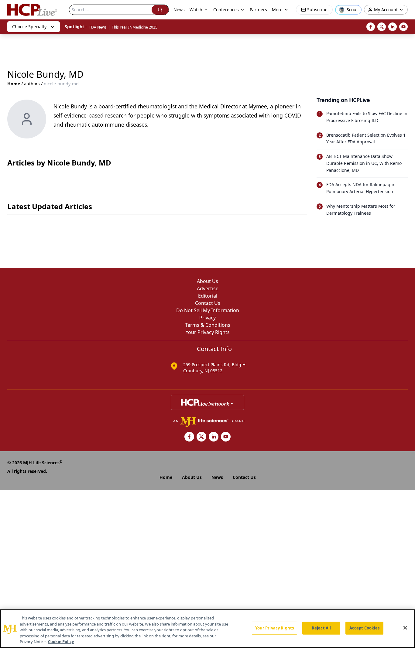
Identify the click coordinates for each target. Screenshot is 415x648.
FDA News (98, 27)
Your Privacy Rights (208, 332)
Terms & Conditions (207, 325)
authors (32, 84)
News (179, 9)
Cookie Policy (61, 641)
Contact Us (207, 303)
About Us (207, 281)
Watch (196, 9)
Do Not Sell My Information (207, 310)
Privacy (207, 317)
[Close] (405, 628)
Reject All (321, 628)
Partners (258, 9)
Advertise (207, 288)
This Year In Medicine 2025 (134, 27)
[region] (207, 628)
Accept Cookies (364, 628)
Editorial (207, 295)
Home (13, 84)
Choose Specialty (29, 26)
